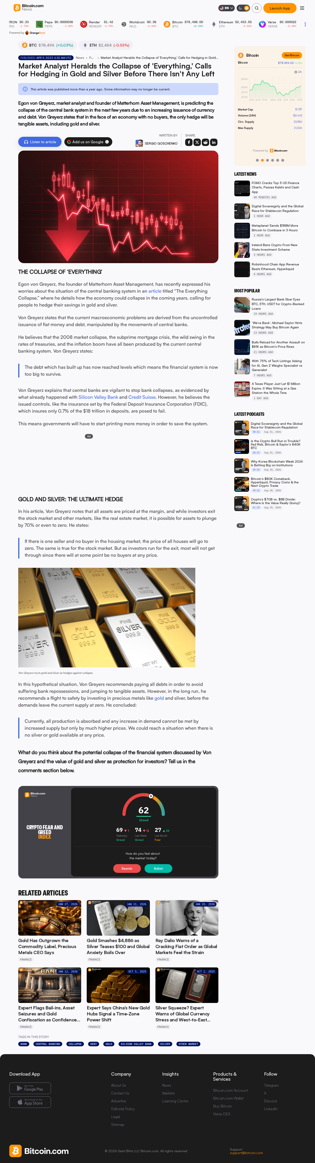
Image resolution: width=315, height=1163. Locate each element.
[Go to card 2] (262, 160)
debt (93, 1044)
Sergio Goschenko (161, 143)
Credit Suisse (141, 397)
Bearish (127, 868)
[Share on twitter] (197, 142)
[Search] (257, 8)
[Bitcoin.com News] (28, 8)
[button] (107, 142)
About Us (118, 1085)
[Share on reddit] (205, 142)
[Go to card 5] (277, 160)
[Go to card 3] (267, 160)
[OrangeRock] (35, 32)
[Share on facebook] (189, 142)
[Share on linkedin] (213, 142)
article (155, 291)
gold (159, 698)
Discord (270, 1101)
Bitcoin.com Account (230, 1090)
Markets (168, 1093)
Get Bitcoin (292, 55)
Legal (115, 1116)
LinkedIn (271, 1108)
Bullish (158, 868)
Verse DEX (221, 1114)
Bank (24, 1044)
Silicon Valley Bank (98, 397)
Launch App (280, 8)
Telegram (271, 1085)
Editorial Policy (123, 1108)
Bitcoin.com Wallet (228, 1098)
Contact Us (120, 1093)
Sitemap (117, 1124)
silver (165, 1044)
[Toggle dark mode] (243, 8)
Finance (92, 57)
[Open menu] (302, 8)
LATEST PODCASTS (249, 414)
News (80, 57)
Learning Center (175, 1101)
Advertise (118, 1101)
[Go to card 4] (272, 160)
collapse (75, 1044)
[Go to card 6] (282, 160)
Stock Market (188, 1044)
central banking (48, 1044)
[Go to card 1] (257, 160)
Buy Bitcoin (222, 1106)
